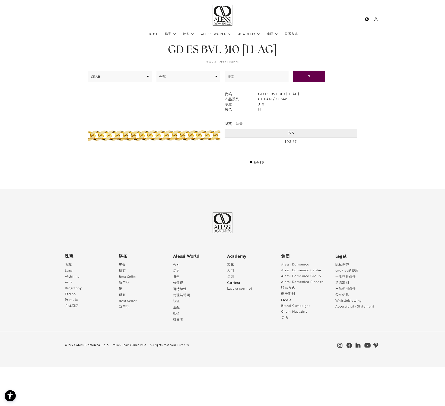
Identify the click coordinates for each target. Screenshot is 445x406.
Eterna (70, 293)
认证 (176, 301)
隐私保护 (342, 264)
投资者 (178, 319)
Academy (246, 34)
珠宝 (168, 34)
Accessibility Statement (354, 306)
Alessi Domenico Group (301, 276)
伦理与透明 (181, 295)
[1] (309, 76)
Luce (69, 270)
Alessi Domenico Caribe (301, 270)
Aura (69, 282)
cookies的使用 (347, 270)
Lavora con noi (239, 288)
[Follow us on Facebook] (348, 346)
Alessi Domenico (295, 264)
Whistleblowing (348, 300)
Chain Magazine (294, 311)
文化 (230, 264)
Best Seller (128, 276)
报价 (176, 313)
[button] (10, 395)
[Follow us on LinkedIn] (357, 346)
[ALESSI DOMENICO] (222, 24)
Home (152, 34)
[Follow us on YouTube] (366, 346)
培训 (230, 276)
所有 (122, 270)
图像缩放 (258, 162)
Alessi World (214, 34)
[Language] (367, 19)
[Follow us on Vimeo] (375, 346)
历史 (176, 270)
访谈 (284, 317)
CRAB (222, 62)
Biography (73, 288)
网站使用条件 (345, 288)
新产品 (124, 282)
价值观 (178, 282)
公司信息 (342, 294)
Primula (71, 299)
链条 (186, 34)
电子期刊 (288, 293)
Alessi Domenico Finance (302, 281)
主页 (208, 62)
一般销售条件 (345, 276)
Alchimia (72, 276)
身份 (176, 276)
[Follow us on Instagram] (339, 346)
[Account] (376, 19)
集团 (270, 34)
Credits (184, 345)
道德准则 (342, 282)
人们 (230, 270)
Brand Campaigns (295, 305)
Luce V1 (234, 62)
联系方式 (291, 34)
